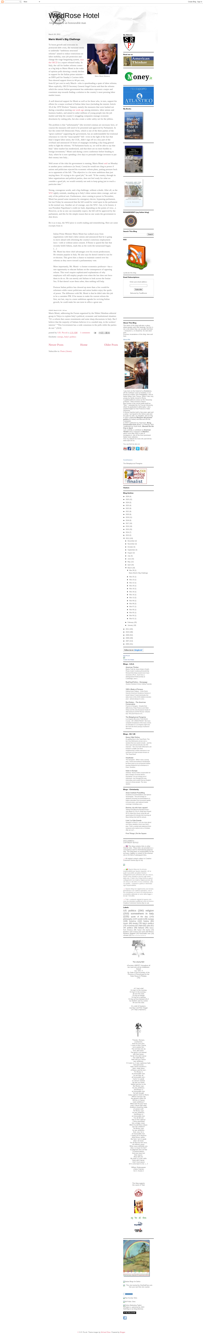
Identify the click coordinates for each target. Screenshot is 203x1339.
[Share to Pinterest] (109, 333)
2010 (127, 632)
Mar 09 (132, 601)
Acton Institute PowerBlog (135, 793)
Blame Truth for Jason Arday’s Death (137, 669)
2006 (127, 644)
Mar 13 (132, 597)
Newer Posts (56, 344)
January (130, 625)
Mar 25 (132, 577)
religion (150, 910)
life (143, 935)
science (135, 932)
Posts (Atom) (66, 351)
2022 (127, 508)
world (140, 919)
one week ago (78, 110)
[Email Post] (95, 332)
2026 (127, 496)
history (146, 921)
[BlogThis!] (102, 333)
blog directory (138, 1309)
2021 (127, 511)
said (105, 163)
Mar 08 (132, 604)
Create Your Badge (128, 659)
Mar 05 (132, 612)
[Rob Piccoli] (124, 658)
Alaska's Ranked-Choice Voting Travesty (139, 684)
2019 (127, 517)
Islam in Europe (131, 771)
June (129, 559)
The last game (130, 760)
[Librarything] (142, 448)
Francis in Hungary (132, 706)
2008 (127, 638)
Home (83, 344)
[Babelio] (146, 448)
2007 (127, 641)
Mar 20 (132, 586)
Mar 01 (132, 618)
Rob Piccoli (126, 655)
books (135, 923)
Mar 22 (132, 583)
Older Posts (111, 344)
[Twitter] (138, 448)
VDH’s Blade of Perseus (134, 689)
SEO (142, 1307)
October (130, 547)
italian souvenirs (136, 935)
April (129, 565)
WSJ (51, 193)
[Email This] (100, 333)
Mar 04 (132, 615)
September (131, 550)
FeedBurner (143, 293)
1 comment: (85, 332)
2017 (127, 523)
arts (148, 926)
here (148, 334)
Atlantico (145, 432)
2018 (127, 520)
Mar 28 (132, 570)
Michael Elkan (106, 1332)
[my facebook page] (129, 448)
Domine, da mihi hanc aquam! (137, 808)
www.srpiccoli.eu (129, 440)
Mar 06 (132, 610)
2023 (127, 505)
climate (125, 935)
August (130, 553)
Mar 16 (132, 595)
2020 (127, 514)
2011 (127, 629)
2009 (127, 635)
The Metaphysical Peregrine (132, 463)
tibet (141, 926)
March (130, 568)
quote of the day (139, 917)
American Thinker (132, 667)
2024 (127, 502)
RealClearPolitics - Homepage (136, 682)
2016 (127, 526)
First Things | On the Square (136, 833)
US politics (129, 910)
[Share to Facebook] (106, 333)
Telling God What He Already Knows (137, 809)
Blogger (122, 1332)
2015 (127, 529)
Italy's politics (70, 337)
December (131, 541)
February (131, 622)
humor (139, 930)
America (132, 921)
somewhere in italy (142, 913)
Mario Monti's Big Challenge (64, 39)
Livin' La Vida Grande (133, 820)
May (129, 562)
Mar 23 (132, 580)
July (129, 556)
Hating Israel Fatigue (132, 691)
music (125, 923)
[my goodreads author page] (133, 448)
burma (148, 930)
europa (60, 337)
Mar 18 (132, 592)
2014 (127, 532)
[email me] (125, 448)
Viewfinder (129, 758)
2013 (127, 535)
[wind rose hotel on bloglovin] (133, 651)
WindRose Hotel (74, 15)
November (131, 544)
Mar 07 (132, 606)
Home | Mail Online (133, 737)
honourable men (144, 933)
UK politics (128, 928)
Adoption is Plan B (132, 822)
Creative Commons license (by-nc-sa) (137, 859)
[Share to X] (104, 333)
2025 (127, 499)
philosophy (127, 919)
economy (131, 926)
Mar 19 (132, 589)
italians (141, 928)
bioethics (126, 932)
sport (143, 932)
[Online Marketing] (132, 1305)
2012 (127, 538)
